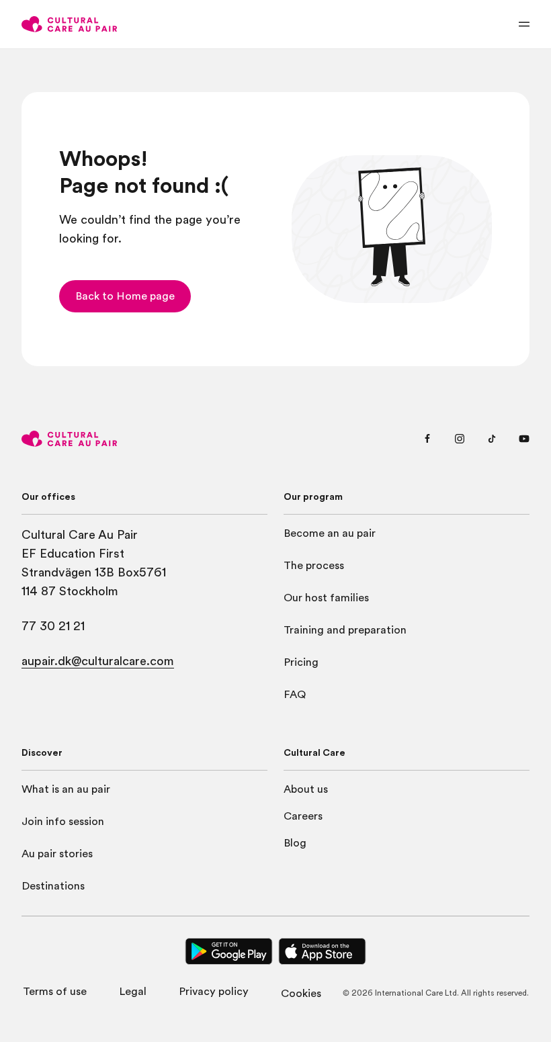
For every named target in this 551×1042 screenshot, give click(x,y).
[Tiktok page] (491, 438)
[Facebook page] (427, 438)
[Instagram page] (459, 438)
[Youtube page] (524, 438)
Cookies (301, 993)
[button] (125, 296)
